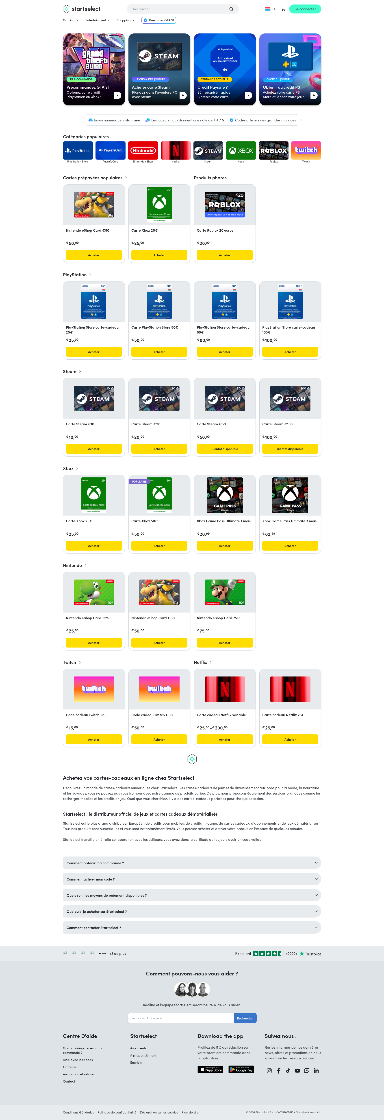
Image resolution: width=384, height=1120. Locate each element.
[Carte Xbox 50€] (159, 495)
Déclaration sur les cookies (159, 1112)
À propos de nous (143, 1055)
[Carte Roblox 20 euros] (225, 204)
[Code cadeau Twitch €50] (159, 689)
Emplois (136, 1062)
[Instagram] (269, 1070)
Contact (69, 1081)
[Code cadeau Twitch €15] (94, 689)
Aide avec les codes (78, 1060)
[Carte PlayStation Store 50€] (159, 302)
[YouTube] (297, 1070)
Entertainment (95, 20)
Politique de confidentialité (117, 1112)
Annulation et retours (79, 1074)
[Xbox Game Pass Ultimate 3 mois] (290, 495)
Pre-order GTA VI (161, 20)
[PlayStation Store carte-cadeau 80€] (224, 302)
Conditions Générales (78, 1112)
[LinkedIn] (316, 1070)
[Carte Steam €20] (159, 398)
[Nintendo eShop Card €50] (94, 204)
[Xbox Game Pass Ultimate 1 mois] (225, 495)
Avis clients (138, 1048)
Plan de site (190, 1112)
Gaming (69, 20)
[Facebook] (279, 1070)
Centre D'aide (80, 1035)
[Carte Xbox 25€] (159, 205)
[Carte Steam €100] (290, 398)
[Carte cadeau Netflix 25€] (290, 689)
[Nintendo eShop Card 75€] (225, 592)
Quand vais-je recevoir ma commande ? (83, 1050)
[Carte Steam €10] (94, 398)
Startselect (143, 1035)
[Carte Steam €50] (225, 398)
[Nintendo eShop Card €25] (94, 592)
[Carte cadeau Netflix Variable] (225, 689)
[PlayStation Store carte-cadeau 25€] (93, 302)
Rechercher (245, 1018)
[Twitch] (307, 1070)
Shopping (124, 20)
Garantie (70, 1067)
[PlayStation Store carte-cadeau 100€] (290, 302)
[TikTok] (288, 1070)
